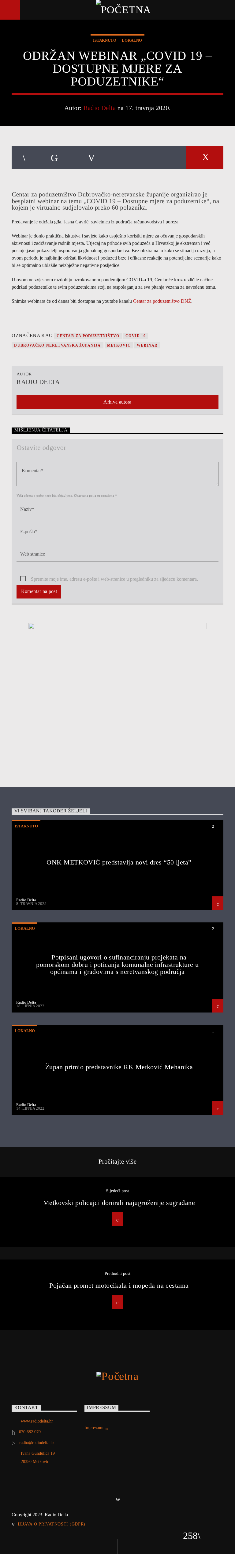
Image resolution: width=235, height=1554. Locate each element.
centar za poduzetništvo (88, 336)
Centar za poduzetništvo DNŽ (162, 301)
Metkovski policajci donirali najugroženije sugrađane (119, 1202)
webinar (147, 345)
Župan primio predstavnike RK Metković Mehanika (119, 1067)
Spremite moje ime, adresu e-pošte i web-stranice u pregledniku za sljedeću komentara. (114, 579)
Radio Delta (100, 107)
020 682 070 (30, 1432)
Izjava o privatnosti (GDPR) (51, 1524)
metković (119, 345)
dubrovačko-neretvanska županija (57, 345)
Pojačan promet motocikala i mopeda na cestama (118, 1285)
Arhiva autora (117, 402)
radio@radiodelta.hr (36, 1442)
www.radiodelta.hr (37, 1421)
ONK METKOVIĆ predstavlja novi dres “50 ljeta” (119, 862)
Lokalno (132, 40)
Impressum (94, 1427)
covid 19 (135, 336)
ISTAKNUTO (104, 40)
